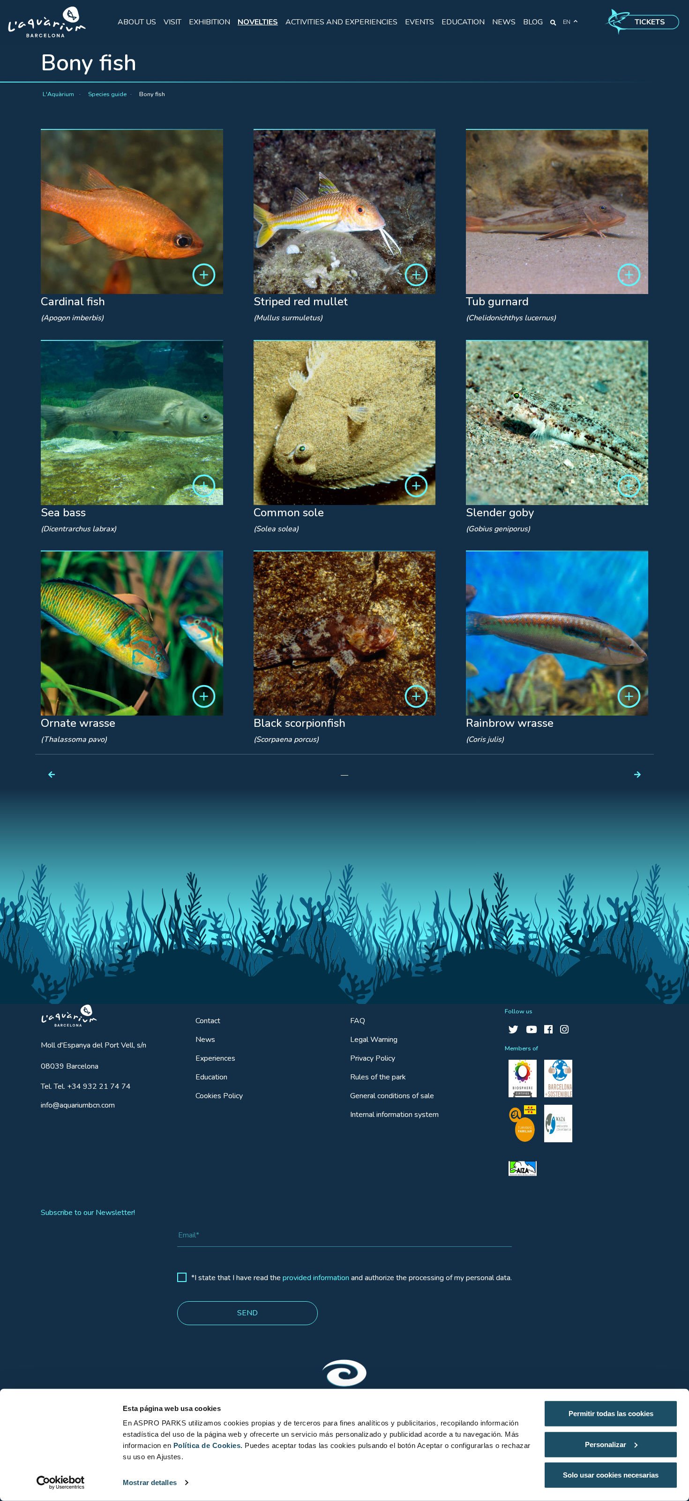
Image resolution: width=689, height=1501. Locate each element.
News (504, 22)
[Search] (553, 22)
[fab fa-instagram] (564, 1030)
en (566, 22)
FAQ (357, 1021)
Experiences (215, 1058)
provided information (316, 1278)
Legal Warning (373, 1039)
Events (419, 22)
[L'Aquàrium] (47, 22)
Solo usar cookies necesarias (611, 1475)
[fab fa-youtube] (531, 1030)
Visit (172, 22)
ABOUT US (137, 22)
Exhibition (209, 22)
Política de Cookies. (208, 1445)
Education (463, 22)
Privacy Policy (372, 1058)
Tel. (86, 1086)
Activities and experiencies (341, 22)
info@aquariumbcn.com (78, 1105)
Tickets (650, 22)
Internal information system (394, 1114)
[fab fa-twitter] (513, 1030)
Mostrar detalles (150, 1482)
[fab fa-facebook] (548, 1030)
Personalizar (605, 1444)
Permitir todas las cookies (611, 1414)
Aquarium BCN (65, 1013)
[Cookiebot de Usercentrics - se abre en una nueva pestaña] (61, 1483)
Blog (533, 22)
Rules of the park (378, 1077)
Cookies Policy (219, 1096)
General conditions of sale (392, 1096)
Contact (207, 1021)
